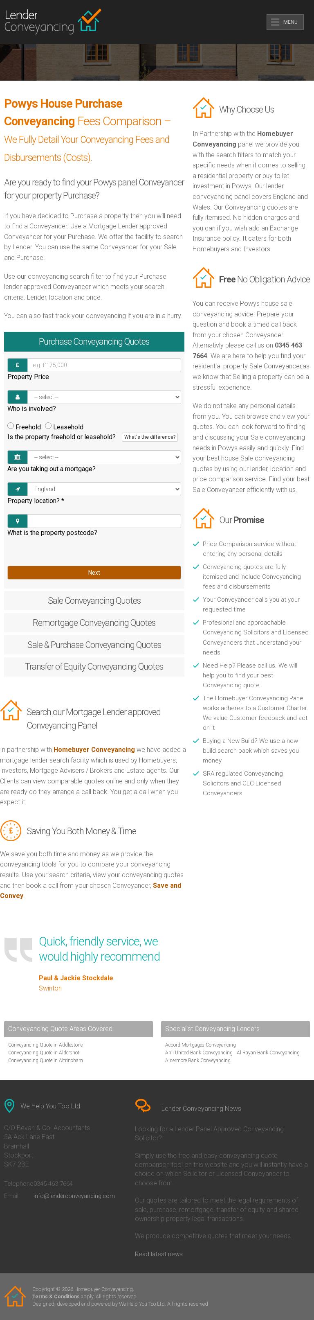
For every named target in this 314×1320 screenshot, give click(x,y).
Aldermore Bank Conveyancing (198, 1060)
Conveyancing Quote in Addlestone (45, 1045)
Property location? (35, 501)
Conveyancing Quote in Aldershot (43, 1053)
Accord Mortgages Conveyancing (200, 1045)
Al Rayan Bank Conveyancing (268, 1053)
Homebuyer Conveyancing (94, 750)
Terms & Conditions (56, 1297)
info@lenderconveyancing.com (74, 1196)
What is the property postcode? (52, 533)
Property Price (28, 377)
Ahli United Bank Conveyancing (199, 1053)
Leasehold (68, 427)
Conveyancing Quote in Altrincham (45, 1060)
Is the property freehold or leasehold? (91, 437)
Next (94, 572)
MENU (290, 22)
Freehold (28, 427)
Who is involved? (31, 409)
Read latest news (159, 1254)
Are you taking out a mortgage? (51, 469)
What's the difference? (149, 437)
